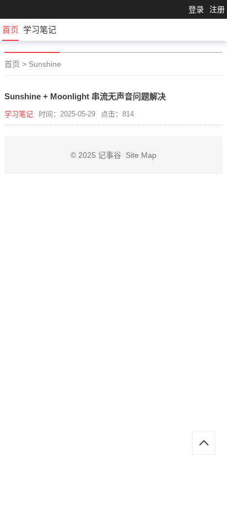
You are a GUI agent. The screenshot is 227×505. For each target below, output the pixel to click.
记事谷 (112, 155)
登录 (196, 9)
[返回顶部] (203, 443)
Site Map (141, 155)
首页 (10, 29)
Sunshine (45, 64)
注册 (217, 9)
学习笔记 (39, 29)
